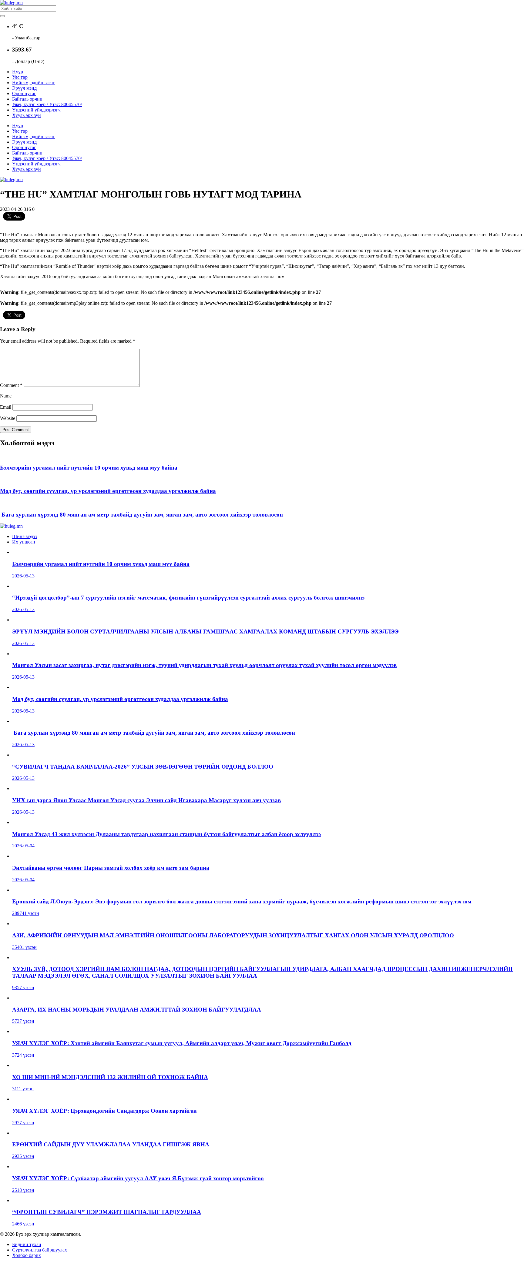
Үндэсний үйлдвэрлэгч (36, 109)
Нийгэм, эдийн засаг (33, 82)
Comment (11, 385)
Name (6, 395)
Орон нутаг (24, 93)
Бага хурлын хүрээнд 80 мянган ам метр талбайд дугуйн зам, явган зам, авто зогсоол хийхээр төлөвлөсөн (141, 514)
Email (5, 407)
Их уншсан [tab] (23, 541)
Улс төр (20, 77)
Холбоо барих (26, 1255)
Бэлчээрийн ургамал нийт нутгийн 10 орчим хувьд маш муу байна (88, 467)
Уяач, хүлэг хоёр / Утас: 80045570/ (47, 104)
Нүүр (17, 71)
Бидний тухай (26, 1244)
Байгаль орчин (27, 98)
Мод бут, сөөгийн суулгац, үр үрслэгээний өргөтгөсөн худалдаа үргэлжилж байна (108, 491)
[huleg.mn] (11, 2)
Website (7, 418)
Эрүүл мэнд (24, 88)
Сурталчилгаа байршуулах (39, 1249)
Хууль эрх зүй (26, 115)
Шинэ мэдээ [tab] (24, 536)
